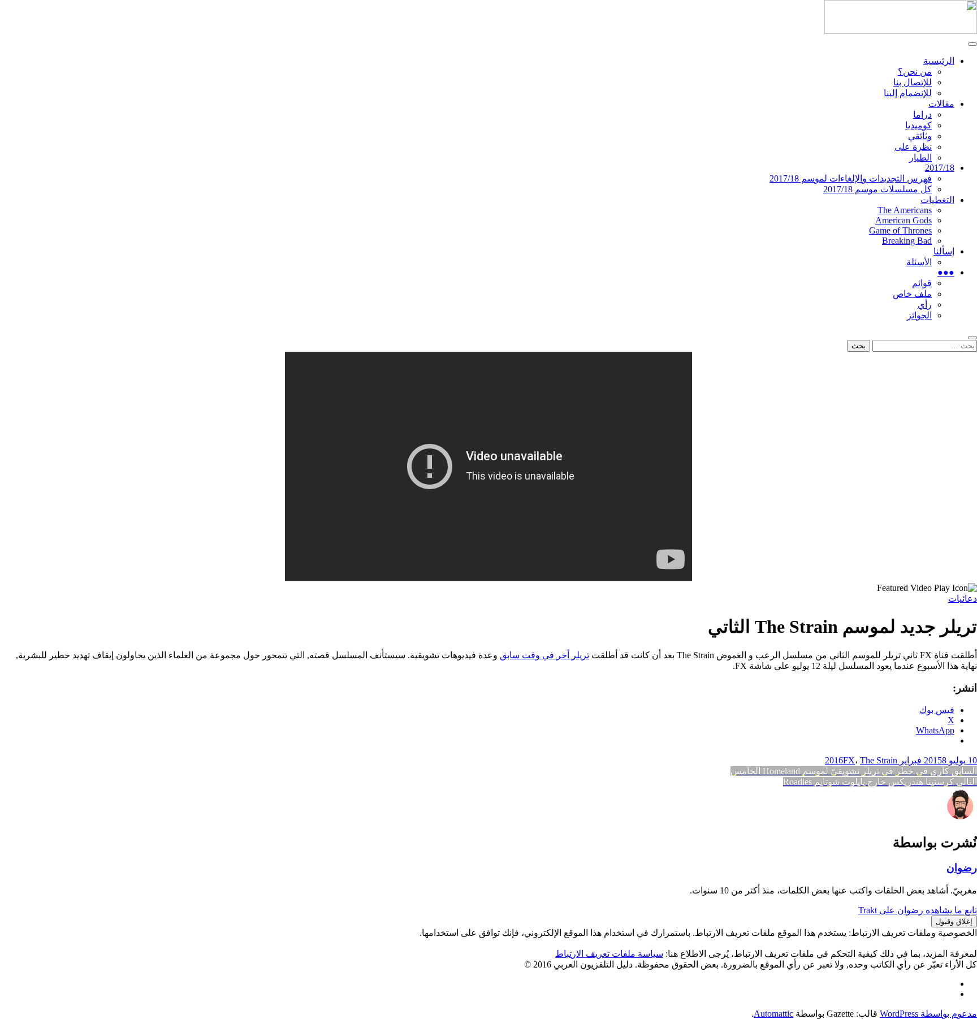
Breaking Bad (907, 240)
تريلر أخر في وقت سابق (544, 655)
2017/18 (939, 167)
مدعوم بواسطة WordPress (928, 1013)
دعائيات (962, 598)
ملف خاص (912, 294)
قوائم (922, 283)
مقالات (941, 104)
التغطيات (937, 200)
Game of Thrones (900, 230)
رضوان (961, 868)
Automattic (773, 1013)
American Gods (903, 220)
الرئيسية (938, 61)
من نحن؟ (915, 71)
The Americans (904, 210)
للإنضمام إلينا (908, 93)
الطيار (920, 157)
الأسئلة (919, 262)
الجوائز (919, 315)
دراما (922, 114)
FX (849, 760)
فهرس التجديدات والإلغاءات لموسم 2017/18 (851, 178)
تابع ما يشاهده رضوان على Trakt (917, 910)
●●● (945, 272)
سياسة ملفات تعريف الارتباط (609, 953)
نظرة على (913, 147)
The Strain (878, 760)
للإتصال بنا (912, 82)
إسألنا (943, 251)
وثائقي (920, 136)
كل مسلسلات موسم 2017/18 (877, 189)
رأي (925, 304)
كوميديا (918, 125)
